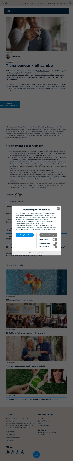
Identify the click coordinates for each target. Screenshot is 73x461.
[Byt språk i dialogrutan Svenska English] (58, 209)
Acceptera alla (24, 235)
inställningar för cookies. (47, 229)
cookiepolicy (30, 227)
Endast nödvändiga (48, 235)
